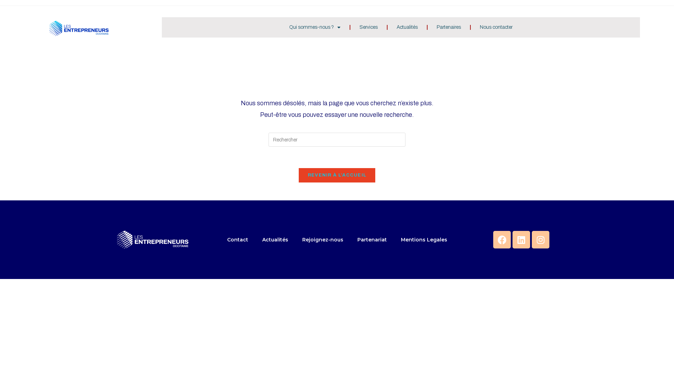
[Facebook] (502, 239)
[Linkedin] (521, 239)
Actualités (407, 27)
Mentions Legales (424, 240)
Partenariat (372, 240)
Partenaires (449, 27)
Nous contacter (496, 27)
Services (368, 27)
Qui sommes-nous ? (311, 27)
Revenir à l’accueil (337, 175)
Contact (237, 240)
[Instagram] (540, 239)
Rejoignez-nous (322, 240)
